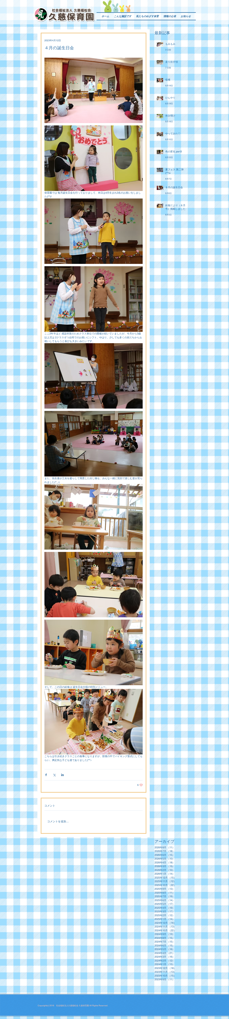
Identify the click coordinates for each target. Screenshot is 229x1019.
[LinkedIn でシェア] (62, 774)
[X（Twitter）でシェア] (54, 774)
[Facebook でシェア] (46, 774)
